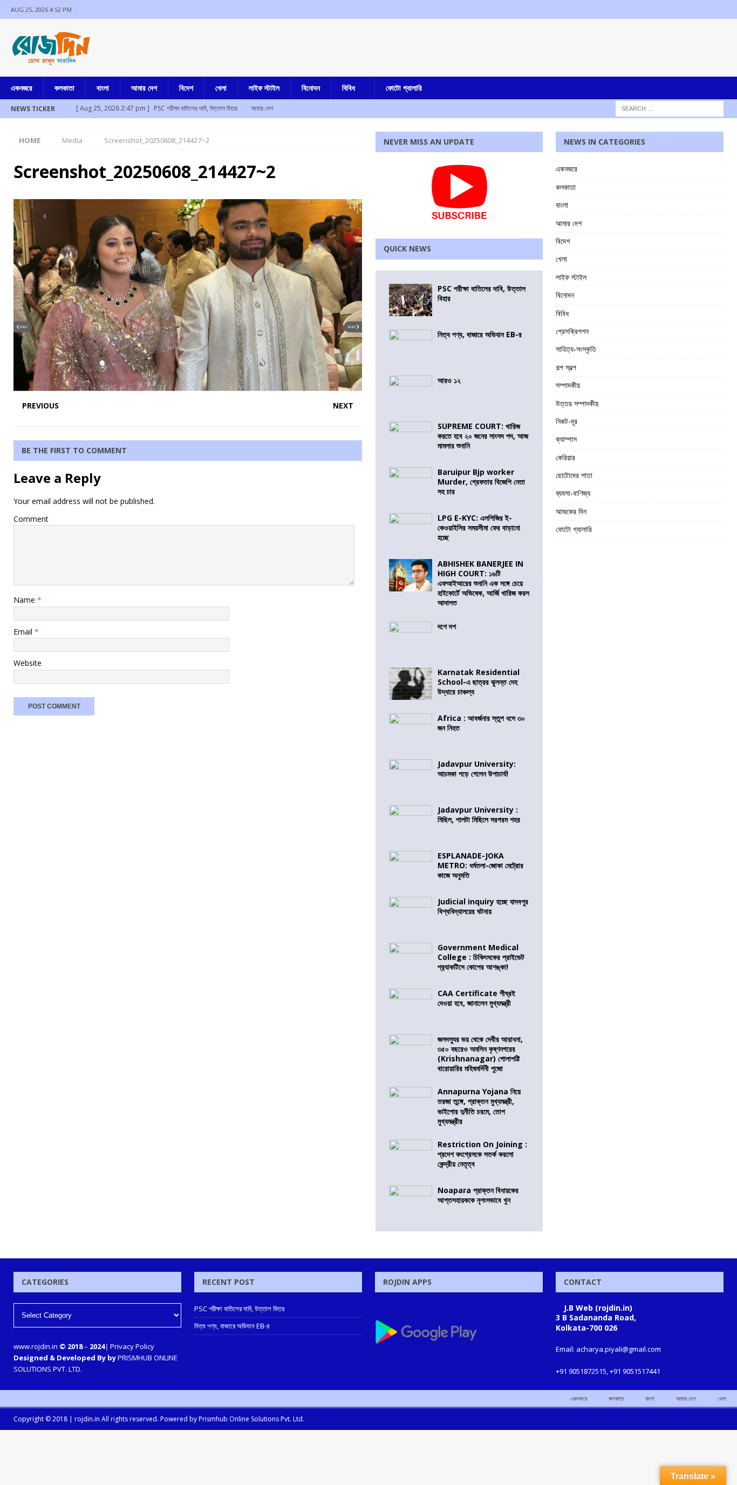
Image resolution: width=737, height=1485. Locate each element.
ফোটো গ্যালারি (404, 88)
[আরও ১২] (410, 392)
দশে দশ (447, 626)
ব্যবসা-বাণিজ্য (573, 493)
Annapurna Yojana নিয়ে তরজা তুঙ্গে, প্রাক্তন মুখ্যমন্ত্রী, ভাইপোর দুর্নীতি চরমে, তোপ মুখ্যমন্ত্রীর (479, 1106)
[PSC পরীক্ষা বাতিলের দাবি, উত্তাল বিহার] (410, 300)
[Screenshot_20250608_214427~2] (187, 385)
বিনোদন (311, 88)
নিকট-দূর (566, 421)
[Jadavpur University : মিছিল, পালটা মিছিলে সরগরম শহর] (410, 821)
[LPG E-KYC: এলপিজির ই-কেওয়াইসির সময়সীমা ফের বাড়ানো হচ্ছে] (410, 529)
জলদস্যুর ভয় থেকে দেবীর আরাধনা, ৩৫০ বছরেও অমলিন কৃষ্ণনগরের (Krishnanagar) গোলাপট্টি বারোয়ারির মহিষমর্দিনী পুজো (480, 1054)
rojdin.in (87, 1418)
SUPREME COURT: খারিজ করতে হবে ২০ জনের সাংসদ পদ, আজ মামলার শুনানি (483, 436)
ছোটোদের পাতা (574, 475)
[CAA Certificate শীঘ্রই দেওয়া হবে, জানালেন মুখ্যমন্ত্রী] (410, 1005)
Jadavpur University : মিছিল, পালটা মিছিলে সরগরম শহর (479, 815)
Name (25, 600)
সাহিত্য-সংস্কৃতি (576, 349)
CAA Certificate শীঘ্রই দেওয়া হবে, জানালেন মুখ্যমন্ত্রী (476, 998)
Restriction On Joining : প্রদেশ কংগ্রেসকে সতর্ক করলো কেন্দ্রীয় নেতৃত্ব (482, 1154)
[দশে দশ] (410, 638)
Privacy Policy (132, 1346)
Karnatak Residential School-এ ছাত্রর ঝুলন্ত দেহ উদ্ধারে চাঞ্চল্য (479, 682)
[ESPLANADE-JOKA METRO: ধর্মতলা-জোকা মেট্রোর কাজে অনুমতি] (410, 867)
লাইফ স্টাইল (264, 88)
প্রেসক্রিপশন (572, 331)
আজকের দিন (571, 511)
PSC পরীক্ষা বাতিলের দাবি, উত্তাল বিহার (482, 293)
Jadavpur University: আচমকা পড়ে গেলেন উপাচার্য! (477, 769)
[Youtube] (727, 9)
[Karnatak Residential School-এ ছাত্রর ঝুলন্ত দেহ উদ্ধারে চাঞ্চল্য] (410, 683)
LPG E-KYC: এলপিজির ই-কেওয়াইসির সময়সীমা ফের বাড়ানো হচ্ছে (479, 527)
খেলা (221, 88)
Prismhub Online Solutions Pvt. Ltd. (251, 1418)
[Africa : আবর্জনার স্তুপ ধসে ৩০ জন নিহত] (410, 729)
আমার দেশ (144, 88)
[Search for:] (670, 108)
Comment (31, 519)
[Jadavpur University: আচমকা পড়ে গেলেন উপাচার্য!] (410, 775)
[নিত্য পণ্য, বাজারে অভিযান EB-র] (410, 346)
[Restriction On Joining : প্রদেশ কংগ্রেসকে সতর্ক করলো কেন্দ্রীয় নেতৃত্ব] (410, 1156)
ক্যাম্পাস (566, 439)
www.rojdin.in (35, 1346)
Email (24, 631)
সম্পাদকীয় (568, 385)
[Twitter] (706, 9)
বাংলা (103, 88)
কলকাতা (64, 88)
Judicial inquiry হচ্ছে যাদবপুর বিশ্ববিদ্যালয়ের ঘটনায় (483, 906)
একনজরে (21, 88)
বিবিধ (348, 88)
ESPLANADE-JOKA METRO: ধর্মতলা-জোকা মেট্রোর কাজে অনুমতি (480, 865)
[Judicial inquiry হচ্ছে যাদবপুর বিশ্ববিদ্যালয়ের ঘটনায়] (410, 913)
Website (27, 663)
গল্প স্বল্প (566, 367)
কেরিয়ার (565, 457)
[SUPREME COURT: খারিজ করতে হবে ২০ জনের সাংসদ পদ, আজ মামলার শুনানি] (410, 437)
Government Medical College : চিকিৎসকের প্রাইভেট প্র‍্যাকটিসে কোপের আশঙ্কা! (481, 957)
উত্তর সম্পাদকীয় (577, 403)
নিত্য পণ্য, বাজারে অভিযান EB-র (480, 334)
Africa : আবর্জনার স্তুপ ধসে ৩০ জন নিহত (481, 723)
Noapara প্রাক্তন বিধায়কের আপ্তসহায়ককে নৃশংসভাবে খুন (478, 1195)
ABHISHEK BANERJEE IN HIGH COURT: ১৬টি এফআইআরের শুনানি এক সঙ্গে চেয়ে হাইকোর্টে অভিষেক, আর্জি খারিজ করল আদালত (483, 583)
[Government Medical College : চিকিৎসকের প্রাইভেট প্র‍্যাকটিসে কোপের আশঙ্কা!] (410, 959)
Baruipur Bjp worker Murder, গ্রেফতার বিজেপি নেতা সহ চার (481, 481)
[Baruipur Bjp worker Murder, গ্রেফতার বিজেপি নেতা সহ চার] (410, 483)
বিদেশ (186, 88)
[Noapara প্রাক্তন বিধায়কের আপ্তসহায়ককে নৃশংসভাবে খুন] (410, 1202)
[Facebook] (685, 9)
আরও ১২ (449, 380)
